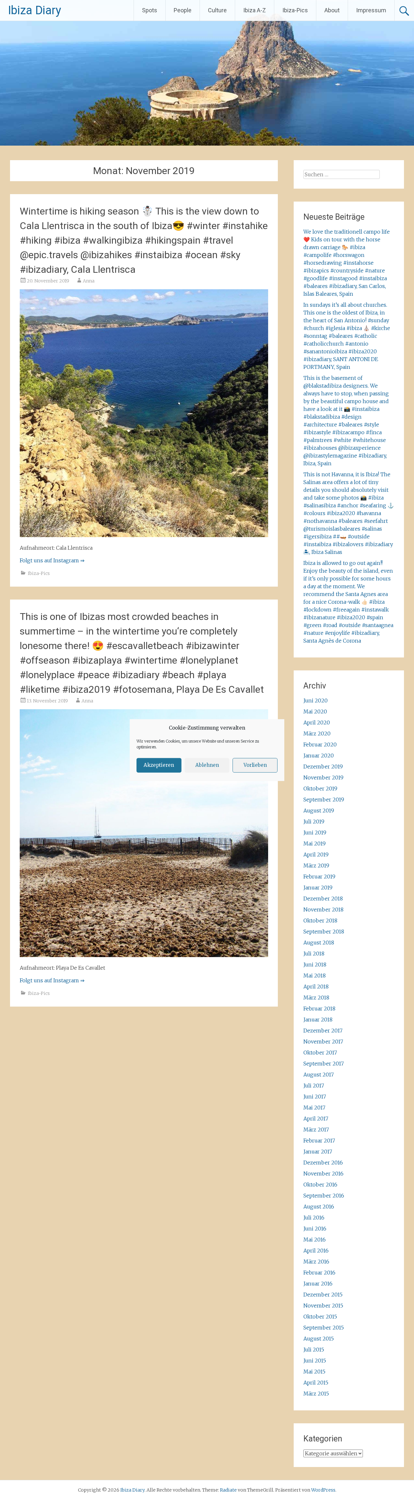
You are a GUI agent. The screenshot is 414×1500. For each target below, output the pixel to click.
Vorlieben (255, 765)
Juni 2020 (315, 700)
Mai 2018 (314, 975)
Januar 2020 (318, 755)
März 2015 (316, 1393)
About (332, 10)
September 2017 (323, 1063)
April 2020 (316, 722)
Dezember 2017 (323, 1030)
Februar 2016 (319, 1272)
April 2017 (315, 1118)
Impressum (371, 10)
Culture (217, 10)
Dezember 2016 (323, 1162)
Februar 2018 (319, 1008)
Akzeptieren (159, 765)
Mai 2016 (314, 1239)
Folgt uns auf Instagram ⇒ (52, 560)
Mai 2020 (315, 711)
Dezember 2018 (323, 898)
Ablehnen (207, 765)
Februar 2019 (319, 876)
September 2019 (323, 799)
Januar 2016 (317, 1283)
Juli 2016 (313, 1217)
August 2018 (318, 942)
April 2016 (316, 1250)
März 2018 (316, 997)
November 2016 (323, 1173)
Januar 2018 (317, 1019)
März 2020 (317, 733)
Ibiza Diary (34, 10)
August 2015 (318, 1338)
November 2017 (323, 1041)
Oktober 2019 (320, 788)
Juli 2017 (313, 1085)
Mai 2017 (314, 1107)
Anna (88, 281)
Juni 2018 (314, 964)
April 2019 (316, 854)
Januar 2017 (317, 1151)
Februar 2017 (319, 1140)
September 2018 (323, 931)
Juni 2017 (314, 1096)
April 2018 (316, 986)
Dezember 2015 (323, 1294)
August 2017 (318, 1074)
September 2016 (323, 1195)
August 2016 (318, 1206)
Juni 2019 (314, 832)
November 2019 (323, 777)
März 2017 (316, 1129)
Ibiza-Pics (295, 10)
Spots (149, 10)
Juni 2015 (314, 1360)
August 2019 (318, 810)
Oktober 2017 (320, 1052)
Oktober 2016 (320, 1184)
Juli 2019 (313, 821)
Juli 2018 (313, 953)
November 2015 (323, 1305)
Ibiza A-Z (254, 10)
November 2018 (323, 909)
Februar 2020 (320, 744)
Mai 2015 (314, 1371)
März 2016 (316, 1261)
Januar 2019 (317, 887)
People (182, 10)
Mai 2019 (314, 843)
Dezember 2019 (323, 766)
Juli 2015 (313, 1349)
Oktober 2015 (320, 1316)
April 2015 (315, 1382)
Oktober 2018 (320, 920)
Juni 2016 (314, 1228)
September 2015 (323, 1327)
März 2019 (316, 865)
